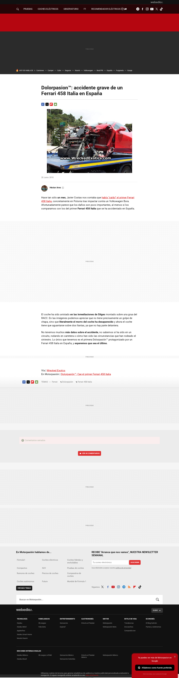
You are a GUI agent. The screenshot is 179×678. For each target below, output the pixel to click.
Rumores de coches (25, 573)
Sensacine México (67, 655)
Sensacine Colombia (67, 659)
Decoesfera (128, 627)
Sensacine (64, 623)
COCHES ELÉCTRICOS (48, 9)
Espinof (63, 627)
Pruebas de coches (75, 568)
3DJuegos (42, 623)
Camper (50, 70)
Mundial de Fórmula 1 (76, 581)
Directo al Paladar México (87, 656)
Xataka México (22, 655)
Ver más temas (24, 588)
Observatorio (71, 9)
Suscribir (135, 562)
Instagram (147, 9)
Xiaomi (77, 70)
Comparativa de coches (74, 574)
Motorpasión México (110, 655)
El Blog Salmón (151, 623)
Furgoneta (120, 70)
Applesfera (21, 631)
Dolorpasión (67, 382)
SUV (44, 568)
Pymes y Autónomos (153, 627)
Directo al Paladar (87, 623)
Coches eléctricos (50, 560)
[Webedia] (157, 2)
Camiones (40, 70)
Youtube (151, 9)
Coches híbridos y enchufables (75, 561)
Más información (92, 675)
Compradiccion (129, 631)
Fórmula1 (21, 560)
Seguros (68, 70)
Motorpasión (107, 623)
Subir (155, 610)
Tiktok (161, 9)
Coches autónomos (25, 581)
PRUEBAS (27, 9)
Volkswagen (88, 70)
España (109, 70)
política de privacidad (123, 568)
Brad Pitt (100, 70)
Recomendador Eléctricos (106, 9)
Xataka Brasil (22, 659)
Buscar (157, 599)
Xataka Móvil (21, 627)
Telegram (137, 9)
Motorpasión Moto (109, 627)
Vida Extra (42, 627)
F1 (85, 9)
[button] (56, 187)
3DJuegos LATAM (45, 655)
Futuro (45, 581)
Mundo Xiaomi (22, 638)
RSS (129, 586)
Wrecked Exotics (56, 370)
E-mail (55, 104)
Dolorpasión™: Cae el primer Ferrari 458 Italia (86, 374)
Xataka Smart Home (24, 634)
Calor (59, 70)
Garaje (129, 70)
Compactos (22, 568)
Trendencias (129, 623)
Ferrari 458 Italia (85, 382)
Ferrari (55, 382)
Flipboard (51, 104)
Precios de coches (50, 573)
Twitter (156, 9)
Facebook (142, 9)
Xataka (19, 623)
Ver (91, 453)
